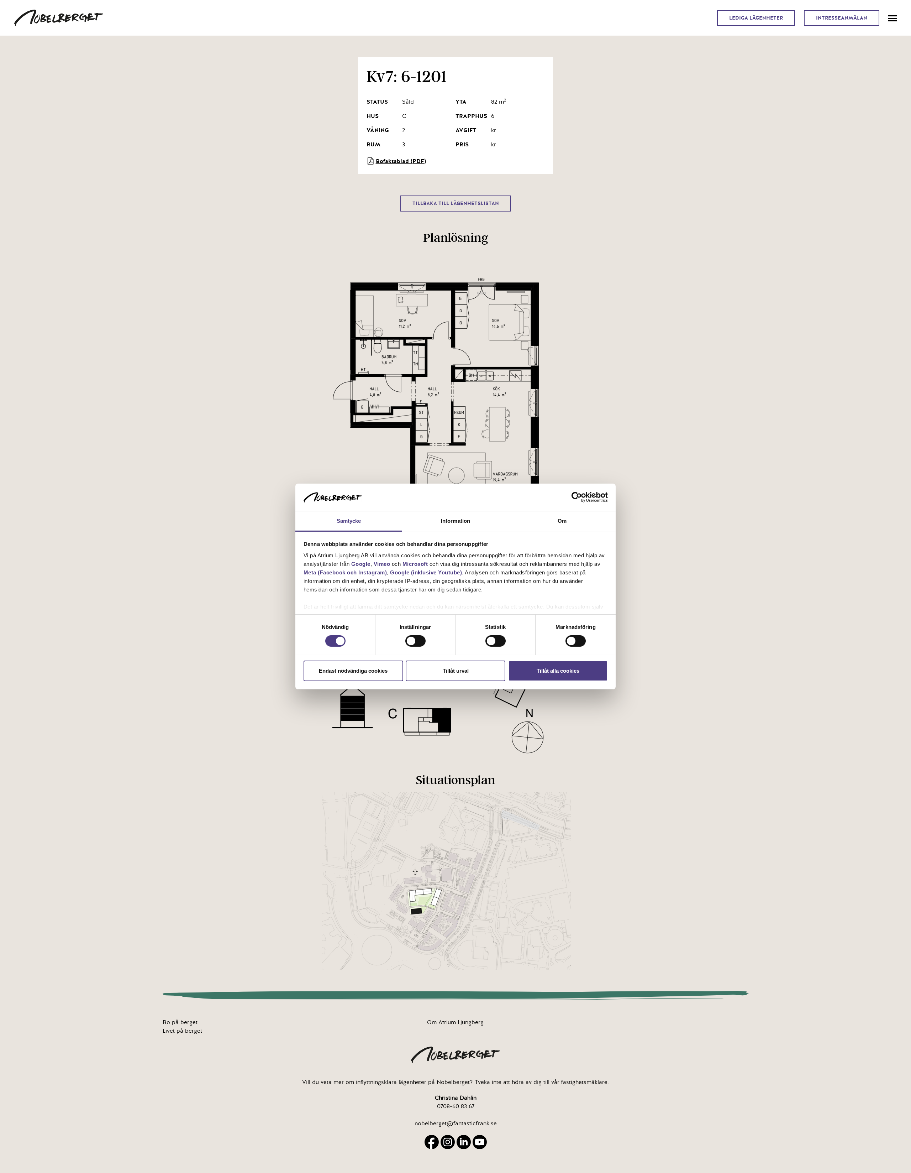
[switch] (415, 641)
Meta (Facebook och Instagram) (345, 572)
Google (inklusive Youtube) (426, 572)
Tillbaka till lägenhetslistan (455, 203)
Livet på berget (182, 1031)
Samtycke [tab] (349, 521)
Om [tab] (562, 521)
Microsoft (415, 564)
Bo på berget (180, 1022)
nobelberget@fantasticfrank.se (456, 1123)
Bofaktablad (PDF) (401, 161)
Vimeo (382, 564)
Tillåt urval (456, 671)
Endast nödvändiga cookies (353, 671)
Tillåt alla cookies (558, 671)
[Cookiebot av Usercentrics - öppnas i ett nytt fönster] (577, 497)
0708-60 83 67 (455, 1106)
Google (360, 564)
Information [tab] (455, 521)
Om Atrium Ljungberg (455, 1022)
